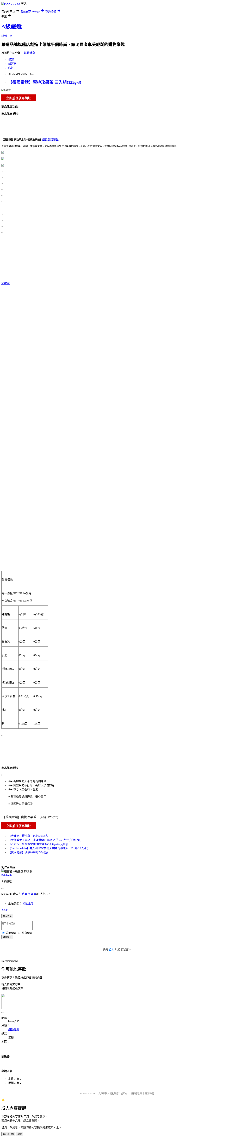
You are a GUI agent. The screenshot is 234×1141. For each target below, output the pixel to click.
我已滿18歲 (8, 1134)
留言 (33, 894)
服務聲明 (149, 1093)
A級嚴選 (11, 26)
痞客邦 (26, 894)
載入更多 (7, 916)
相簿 (11, 59)
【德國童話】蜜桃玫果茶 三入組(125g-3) (44, 82)
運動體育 (29, 52)
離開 (19, 1134)
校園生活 (28, 903)
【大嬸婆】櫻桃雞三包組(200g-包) (28, 835)
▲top (4, 909)
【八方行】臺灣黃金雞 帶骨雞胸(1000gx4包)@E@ (38, 844)
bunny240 (6, 874)
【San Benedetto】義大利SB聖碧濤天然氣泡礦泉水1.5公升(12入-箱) (48, 848)
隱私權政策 (136, 1093)
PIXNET (91, 1093)
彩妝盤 (5, 283)
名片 (11, 67)
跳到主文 (6, 35)
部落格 (12, 63)
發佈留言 (7, 937)
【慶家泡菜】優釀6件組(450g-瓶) (28, 852)
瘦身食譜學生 (50, 139)
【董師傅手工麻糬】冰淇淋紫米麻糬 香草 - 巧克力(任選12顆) (44, 840)
